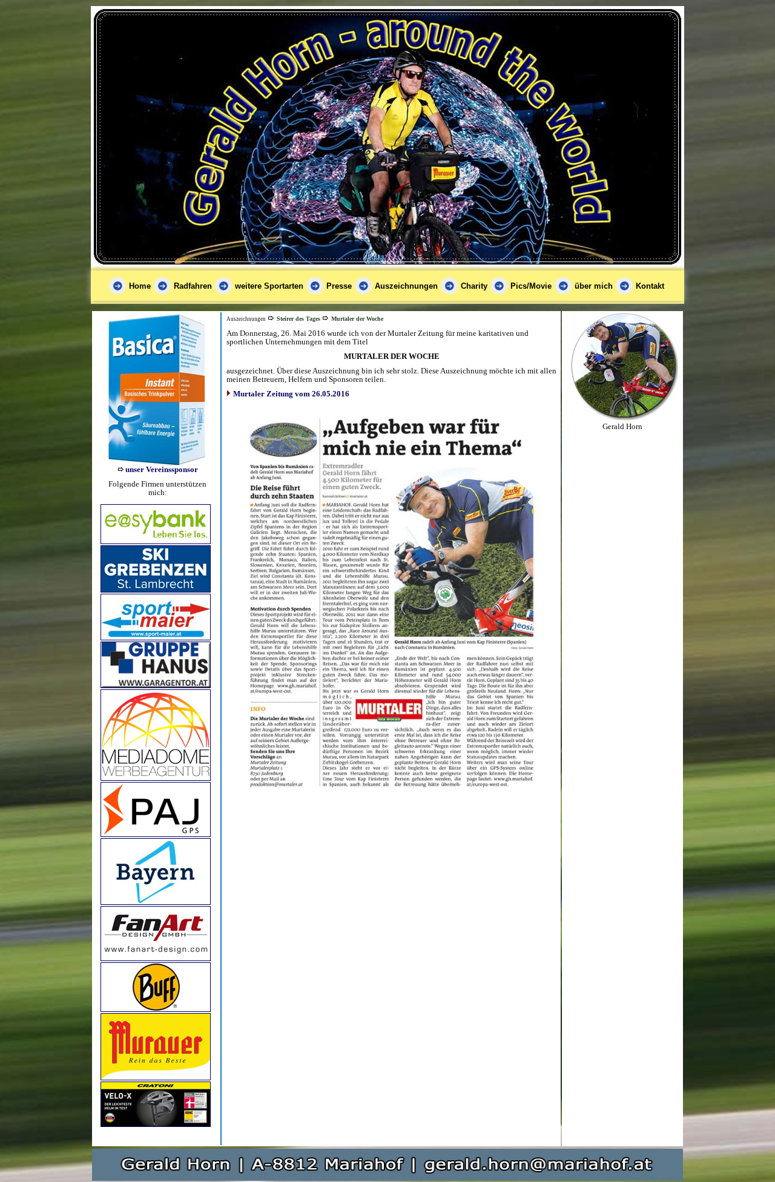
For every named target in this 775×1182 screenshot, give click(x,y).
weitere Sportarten (269, 286)
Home (140, 286)
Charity (474, 286)
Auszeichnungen (406, 286)
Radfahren (193, 286)
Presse (339, 286)
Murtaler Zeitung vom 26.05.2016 (291, 393)
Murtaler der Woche (357, 318)
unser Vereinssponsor (161, 469)
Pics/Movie (531, 286)
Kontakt (650, 286)
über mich (594, 286)
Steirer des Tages (298, 318)
